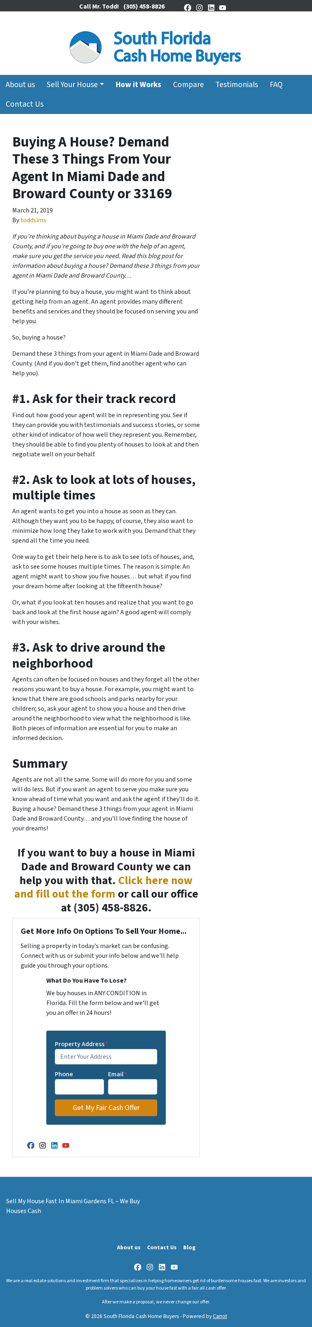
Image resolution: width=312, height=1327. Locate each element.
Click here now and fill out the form (103, 887)
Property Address (81, 1044)
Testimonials (236, 84)
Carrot (220, 1316)
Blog (189, 1247)
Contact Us (24, 104)
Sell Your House (72, 84)
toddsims (33, 220)
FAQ (276, 84)
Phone (64, 1074)
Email (117, 1074)
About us (20, 84)
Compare (188, 84)
